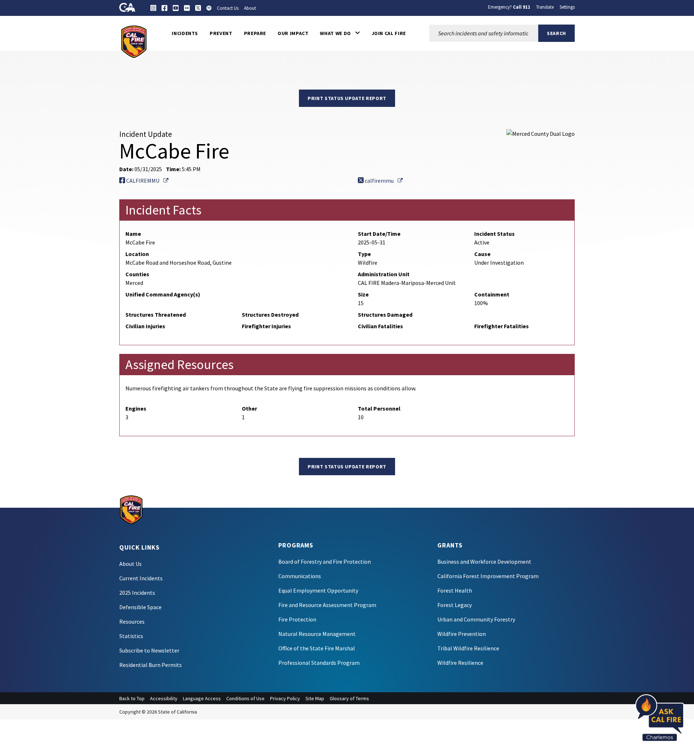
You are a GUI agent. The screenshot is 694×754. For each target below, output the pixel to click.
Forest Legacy (454, 604)
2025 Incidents (137, 592)
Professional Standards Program (319, 662)
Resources (132, 621)
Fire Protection (297, 619)
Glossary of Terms (349, 698)
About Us (130, 563)
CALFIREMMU (146, 180)
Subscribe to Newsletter (149, 650)
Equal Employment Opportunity (318, 590)
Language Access (202, 698)
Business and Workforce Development (484, 561)
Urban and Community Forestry (476, 619)
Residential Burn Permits (150, 664)
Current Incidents (141, 578)
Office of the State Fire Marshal (316, 648)
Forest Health (454, 590)
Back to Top (132, 698)
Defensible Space (140, 607)
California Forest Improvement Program (488, 576)
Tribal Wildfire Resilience (468, 648)
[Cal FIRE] (134, 41)
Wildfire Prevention (461, 633)
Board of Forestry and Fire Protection (324, 561)
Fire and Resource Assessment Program (327, 604)
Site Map (314, 698)
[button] (339, 33)
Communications (299, 576)
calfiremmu (383, 180)
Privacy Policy (285, 698)
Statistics (131, 636)
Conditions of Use (245, 698)
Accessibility (163, 698)
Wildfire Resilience (460, 662)
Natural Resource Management (317, 633)
